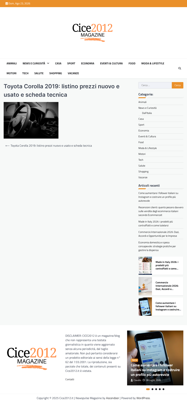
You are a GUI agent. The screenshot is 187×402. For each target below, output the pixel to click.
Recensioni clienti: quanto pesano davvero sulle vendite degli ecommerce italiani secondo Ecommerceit (160, 211)
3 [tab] (156, 389)
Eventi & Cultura (111, 63)
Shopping (55, 73)
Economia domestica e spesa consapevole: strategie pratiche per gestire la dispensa (157, 246)
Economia (87, 63)
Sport (71, 63)
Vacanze (73, 73)
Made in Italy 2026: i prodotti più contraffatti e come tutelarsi (155, 223)
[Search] (179, 68)
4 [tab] (160, 389)
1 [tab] (148, 389)
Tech (25, 73)
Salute (38, 73)
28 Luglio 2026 (153, 380)
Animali (12, 63)
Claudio (137, 380)
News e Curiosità (34, 63)
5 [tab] (163, 389)
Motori (11, 73)
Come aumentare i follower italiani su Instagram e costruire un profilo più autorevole (158, 197)
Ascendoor (112, 398)
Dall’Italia (147, 113)
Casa (58, 63)
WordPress (143, 398)
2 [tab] (152, 389)
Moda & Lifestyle (152, 63)
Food (132, 63)
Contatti (69, 379)
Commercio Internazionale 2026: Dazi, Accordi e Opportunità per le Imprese (158, 234)
